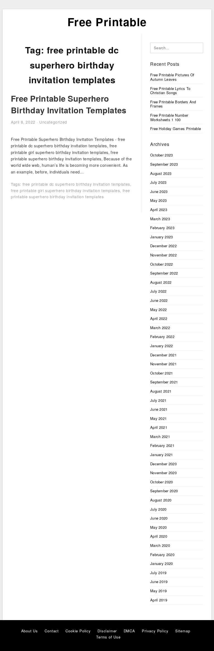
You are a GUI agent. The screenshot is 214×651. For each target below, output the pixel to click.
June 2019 (159, 581)
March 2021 (160, 436)
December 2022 (163, 245)
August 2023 (160, 173)
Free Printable (107, 22)
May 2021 (158, 418)
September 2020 (164, 490)
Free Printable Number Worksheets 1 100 (169, 117)
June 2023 (159, 191)
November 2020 (163, 472)
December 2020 (163, 463)
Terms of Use (108, 637)
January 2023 (161, 236)
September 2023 (164, 164)
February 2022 (162, 336)
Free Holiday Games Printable (175, 128)
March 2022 (160, 327)
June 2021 (159, 409)
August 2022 (160, 282)
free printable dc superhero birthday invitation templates (76, 184)
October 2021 (161, 373)
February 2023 (162, 227)
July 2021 (158, 400)
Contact (52, 630)
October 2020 (161, 481)
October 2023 (161, 155)
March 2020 (160, 545)
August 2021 (160, 391)
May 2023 (158, 200)
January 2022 (161, 345)
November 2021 (163, 363)
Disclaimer (107, 630)
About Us (29, 630)
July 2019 (158, 572)
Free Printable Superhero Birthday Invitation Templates (69, 104)
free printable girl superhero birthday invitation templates (65, 190)
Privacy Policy (155, 630)
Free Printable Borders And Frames (173, 104)
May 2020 (158, 527)
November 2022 (163, 255)
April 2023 (158, 209)
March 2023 (160, 218)
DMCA (129, 630)
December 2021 (163, 355)
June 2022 (159, 300)
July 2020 (158, 509)
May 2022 (158, 309)
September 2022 (164, 273)
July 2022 (158, 291)
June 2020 (159, 518)
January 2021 (161, 454)
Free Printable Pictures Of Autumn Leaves (172, 77)
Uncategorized (53, 122)
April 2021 (158, 427)
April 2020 (158, 536)
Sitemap (182, 630)
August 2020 (160, 500)
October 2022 (161, 264)
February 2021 (162, 445)
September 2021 (164, 382)
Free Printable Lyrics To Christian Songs (170, 91)
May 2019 (158, 590)
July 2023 (158, 182)
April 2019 (158, 600)
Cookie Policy (78, 630)
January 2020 (161, 563)
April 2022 (158, 318)
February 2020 (162, 554)
